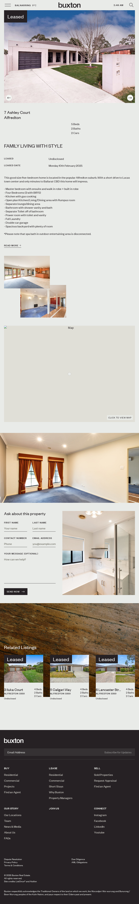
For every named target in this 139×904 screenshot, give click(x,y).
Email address (42, 538)
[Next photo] (130, 98)
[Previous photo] (9, 98)
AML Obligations (79, 862)
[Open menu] (8, 5)
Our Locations (12, 815)
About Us (9, 832)
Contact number (15, 538)
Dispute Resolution (13, 859)
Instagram (100, 815)
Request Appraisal (105, 780)
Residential (11, 775)
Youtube (99, 832)
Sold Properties (103, 775)
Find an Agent (12, 792)
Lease (53, 768)
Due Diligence (78, 859)
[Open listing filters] (131, 5)
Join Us (54, 808)
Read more (11, 245)
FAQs (7, 838)
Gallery (69, 900)
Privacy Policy (10, 862)
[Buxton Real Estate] (69, 740)
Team (7, 821)
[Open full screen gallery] (69, 56)
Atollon (33, 881)
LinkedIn (99, 826)
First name (11, 522)
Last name (40, 522)
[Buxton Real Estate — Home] (69, 5)
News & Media (12, 826)
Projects (9, 786)
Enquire (23, 900)
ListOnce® (20, 881)
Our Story (11, 808)
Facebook (100, 821)
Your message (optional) (21, 553)
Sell (97, 768)
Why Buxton (56, 792)
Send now (13, 591)
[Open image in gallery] (43, 301)
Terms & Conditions (13, 865)
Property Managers (60, 798)
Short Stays (56, 786)
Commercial (11, 780)
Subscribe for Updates (118, 752)
